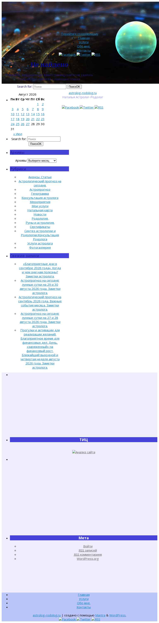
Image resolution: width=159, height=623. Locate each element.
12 (22, 114)
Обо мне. (83, 46)
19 (22, 119)
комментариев (88, 554)
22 (38, 119)
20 (28, 119)
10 (12, 114)
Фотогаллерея (40, 247)
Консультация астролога (40, 198)
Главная (84, 38)
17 (12, 119)
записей (88, 550)
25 (17, 124)
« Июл (17, 134)
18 (17, 119)
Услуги (84, 42)
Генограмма (40, 193)
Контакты (84, 50)
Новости (40, 214)
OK (74, 86)
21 (33, 119)
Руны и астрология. (40, 222)
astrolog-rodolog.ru (83, 93)
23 (43, 119)
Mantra (100, 615)
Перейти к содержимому (79, 34)
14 (33, 114)
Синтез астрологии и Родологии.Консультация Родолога (40, 235)
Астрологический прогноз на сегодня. (40, 183)
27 (28, 124)
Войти (88, 546)
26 (22, 124)
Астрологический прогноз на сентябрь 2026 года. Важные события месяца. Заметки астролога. (40, 303)
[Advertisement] (84, 407)
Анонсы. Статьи (40, 177)
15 (38, 114)
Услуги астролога (40, 243)
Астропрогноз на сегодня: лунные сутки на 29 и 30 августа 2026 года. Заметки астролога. (40, 286)
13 (28, 114)
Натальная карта (40, 210)
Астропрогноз (40, 189)
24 (12, 124)
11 (17, 114)
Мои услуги (40, 206)
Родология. (40, 218)
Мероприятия (40, 202)
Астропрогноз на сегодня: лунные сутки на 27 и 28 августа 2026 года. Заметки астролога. (40, 319)
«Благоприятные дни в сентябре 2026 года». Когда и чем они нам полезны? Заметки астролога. (40, 270)
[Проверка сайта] (83, 452)
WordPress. (117, 615)
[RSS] (99, 107)
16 (43, 114)
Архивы (20, 160)
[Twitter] (87, 107)
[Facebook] (71, 107)
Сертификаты (40, 227)
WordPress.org (88, 558)
